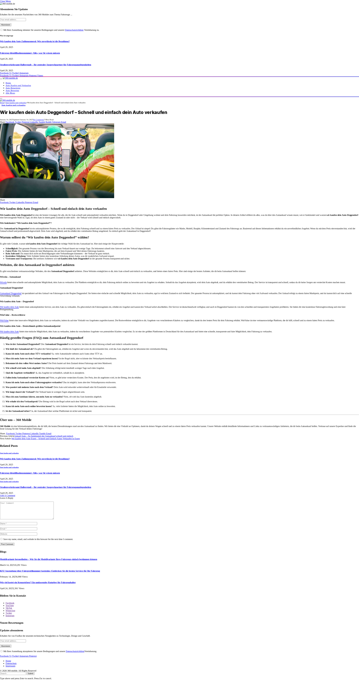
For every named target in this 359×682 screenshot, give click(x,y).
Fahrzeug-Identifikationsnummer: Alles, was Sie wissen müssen (30, 53)
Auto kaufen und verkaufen (13, 105)
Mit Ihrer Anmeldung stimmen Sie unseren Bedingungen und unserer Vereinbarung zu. (51, 30)
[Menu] (1, 78)
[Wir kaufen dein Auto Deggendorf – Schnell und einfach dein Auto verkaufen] (57, 197)
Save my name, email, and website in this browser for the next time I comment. (38, 539)
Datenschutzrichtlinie (74, 30)
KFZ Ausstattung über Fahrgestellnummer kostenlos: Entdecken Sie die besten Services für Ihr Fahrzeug (50, 571)
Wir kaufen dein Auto (9, 307)
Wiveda (3, 282)
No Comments (38, 120)
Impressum (10, 666)
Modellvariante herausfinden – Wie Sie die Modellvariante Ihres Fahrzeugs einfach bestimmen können (48, 559)
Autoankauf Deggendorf (10, 293)
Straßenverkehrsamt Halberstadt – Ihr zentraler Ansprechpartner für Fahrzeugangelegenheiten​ (45, 65)
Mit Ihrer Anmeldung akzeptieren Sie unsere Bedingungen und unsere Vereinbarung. (50, 651)
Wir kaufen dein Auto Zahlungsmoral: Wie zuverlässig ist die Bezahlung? (35, 41)
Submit (30, 673)
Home (8, 83)
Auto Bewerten (12, 90)
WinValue (4, 320)
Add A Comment (7, 495)
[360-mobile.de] (10, 78)
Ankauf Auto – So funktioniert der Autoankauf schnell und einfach (43, 436)
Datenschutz (11, 663)
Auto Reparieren (13, 88)
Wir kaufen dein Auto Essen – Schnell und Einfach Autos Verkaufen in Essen (45, 438)
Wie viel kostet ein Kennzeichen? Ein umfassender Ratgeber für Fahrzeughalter (38, 582)
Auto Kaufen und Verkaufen (18, 85)
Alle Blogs (10, 93)
